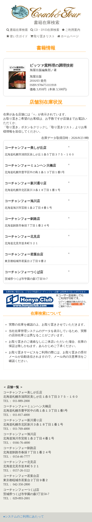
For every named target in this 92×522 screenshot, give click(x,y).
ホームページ (70, 36)
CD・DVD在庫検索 (47, 29)
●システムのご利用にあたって (23, 516)
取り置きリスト (45, 36)
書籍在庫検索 (20, 29)
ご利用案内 (73, 29)
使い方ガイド (20, 36)
